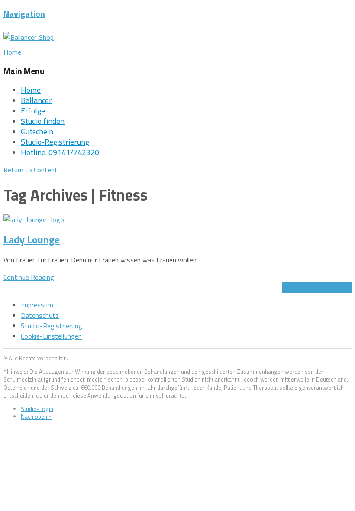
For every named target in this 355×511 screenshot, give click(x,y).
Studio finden (43, 121)
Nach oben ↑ (36, 416)
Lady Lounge (31, 239)
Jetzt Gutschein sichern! (317, 287)
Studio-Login (37, 408)
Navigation (24, 13)
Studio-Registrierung (55, 142)
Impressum (37, 305)
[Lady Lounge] (33, 219)
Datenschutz (40, 315)
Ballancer (36, 100)
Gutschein (37, 131)
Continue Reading (28, 277)
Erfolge (33, 110)
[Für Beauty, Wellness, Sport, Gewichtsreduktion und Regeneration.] (28, 37)
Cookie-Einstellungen (51, 336)
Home (31, 90)
